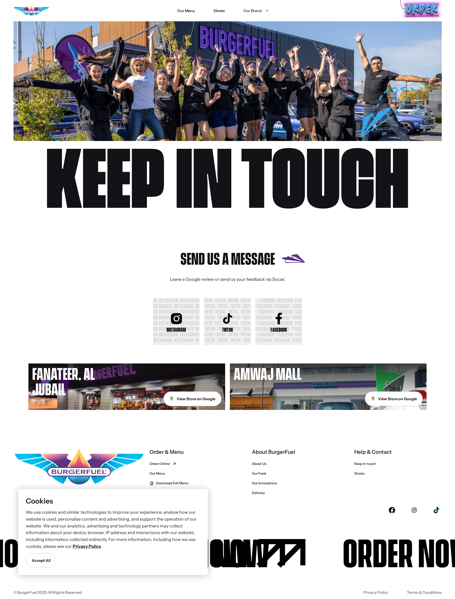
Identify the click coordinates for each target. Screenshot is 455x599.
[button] (255, 11)
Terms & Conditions (424, 592)
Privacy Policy (376, 592)
